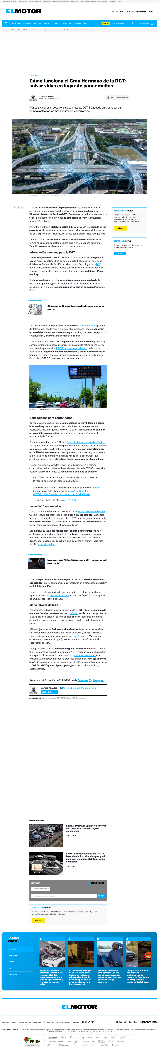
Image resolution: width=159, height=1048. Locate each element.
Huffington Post (56, 1041)
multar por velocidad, (85, 655)
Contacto (67, 1022)
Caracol (121, 1037)
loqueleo (104, 1044)
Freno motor (85, 1)
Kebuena (119, 1041)
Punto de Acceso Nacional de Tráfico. (86, 442)
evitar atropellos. (46, 544)
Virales (56, 23)
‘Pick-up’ (14, 1)
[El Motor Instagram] (86, 1022)
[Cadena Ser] (150, 11)
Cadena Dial (93, 1041)
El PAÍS (53, 1037)
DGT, (98, 264)
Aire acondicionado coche (60, 1)
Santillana (75, 1037)
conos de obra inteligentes (91, 511)
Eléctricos (27, 23)
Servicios (106, 23)
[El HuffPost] (140, 11)
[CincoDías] (129, 11)
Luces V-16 (71, 698)
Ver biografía (47, 692)
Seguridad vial (81, 698)
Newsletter (81, 23)
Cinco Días (84, 1041)
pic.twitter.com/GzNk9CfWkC (75, 494)
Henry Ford (75, 1)
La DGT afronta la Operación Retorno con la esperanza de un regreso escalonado (86, 828)
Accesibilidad (59, 1022)
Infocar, (74, 613)
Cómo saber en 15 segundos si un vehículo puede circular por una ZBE (76, 308)
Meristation (115, 1044)
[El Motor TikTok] (89, 1022)
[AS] (121, 11)
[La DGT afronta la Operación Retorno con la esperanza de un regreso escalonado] (46, 835)
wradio (76, 1041)
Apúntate (38, 920)
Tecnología (67, 23)
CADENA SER (13, 975)
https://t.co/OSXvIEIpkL (79, 490)
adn (112, 1037)
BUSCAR (120, 253)
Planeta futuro (110, 1041)
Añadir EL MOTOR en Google (119, 97)
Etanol (120, 1)
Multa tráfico (23, 1)
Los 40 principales (64, 1037)
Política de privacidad (17, 1022)
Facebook (83, 680)
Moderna (63, 1044)
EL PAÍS (11, 962)
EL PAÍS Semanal (102, 1041)
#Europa (95, 487)
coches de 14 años (59, 595)
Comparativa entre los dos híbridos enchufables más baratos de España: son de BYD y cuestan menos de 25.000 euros (138, 976)
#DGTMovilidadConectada (46, 494)
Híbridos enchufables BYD (99, 1)
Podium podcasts (74, 1044)
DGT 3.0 (63, 698)
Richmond (51, 1044)
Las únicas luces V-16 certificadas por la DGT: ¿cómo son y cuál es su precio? (77, 562)
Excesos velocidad (35, 1)
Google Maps (79, 635)
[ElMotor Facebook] (80, 1022)
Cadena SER (97, 1037)
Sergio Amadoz (48, 96)
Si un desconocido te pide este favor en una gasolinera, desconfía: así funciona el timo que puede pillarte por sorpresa (109, 976)
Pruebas (47, 23)
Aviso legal (5, 1022)
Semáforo (46, 1)
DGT (58, 698)
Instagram (98, 680)
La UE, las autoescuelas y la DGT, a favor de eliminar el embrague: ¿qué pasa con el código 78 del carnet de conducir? (85, 857)
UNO (69, 1041)
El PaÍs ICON (84, 1044)
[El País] (115, 11)
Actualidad (16, 23)
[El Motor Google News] (92, 1022)
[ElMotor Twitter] (83, 1022)
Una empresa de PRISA (32, 1039)
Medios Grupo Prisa (32, 1045)
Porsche (113, 1)
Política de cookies (48, 1022)
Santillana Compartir (87, 1037)
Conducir (37, 23)
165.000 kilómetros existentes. (71, 348)
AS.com (104, 1037)
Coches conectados (49, 698)
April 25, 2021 (70, 500)
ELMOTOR (13, 949)
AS (10, 968)
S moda (94, 1044)
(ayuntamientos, (88, 325)
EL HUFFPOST (13, 955)
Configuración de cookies (33, 1022)
